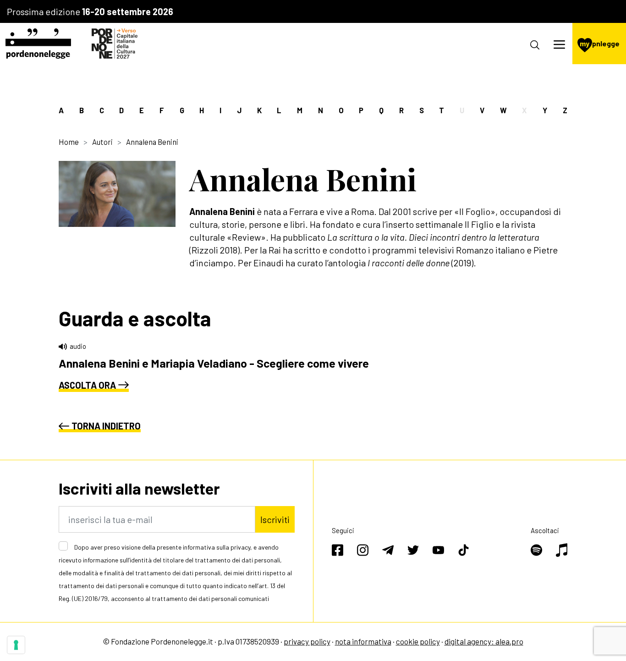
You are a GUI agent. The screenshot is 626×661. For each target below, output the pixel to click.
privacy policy (307, 641)
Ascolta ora (87, 385)
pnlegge (600, 43)
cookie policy (418, 641)
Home (69, 141)
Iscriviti (275, 519)
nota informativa (363, 641)
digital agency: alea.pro (484, 641)
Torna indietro (106, 425)
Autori (102, 141)
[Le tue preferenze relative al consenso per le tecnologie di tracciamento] (16, 645)
